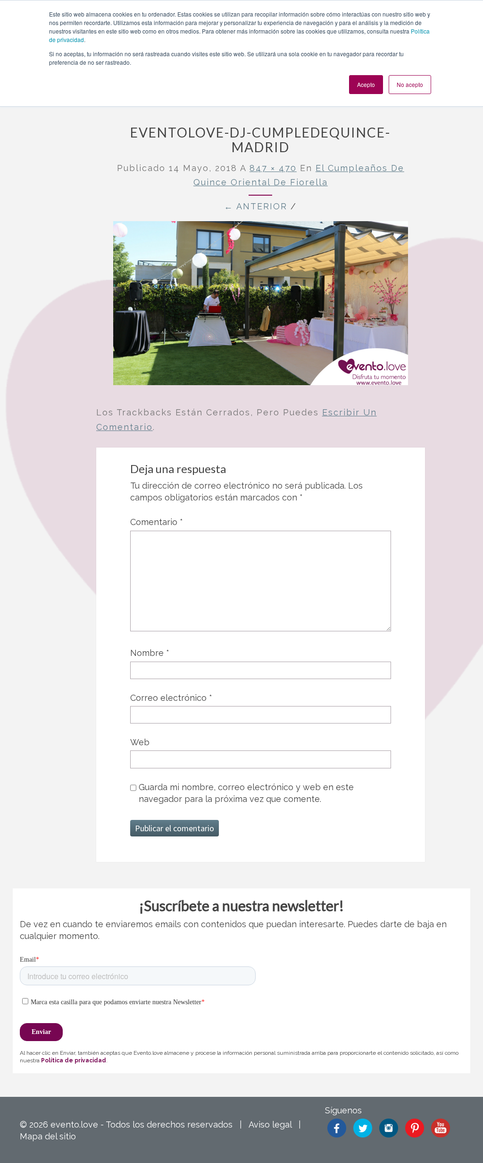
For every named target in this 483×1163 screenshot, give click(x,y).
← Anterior (255, 206)
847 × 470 (273, 168)
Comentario (156, 522)
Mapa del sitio (48, 1136)
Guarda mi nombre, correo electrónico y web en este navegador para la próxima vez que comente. (246, 793)
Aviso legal (270, 1124)
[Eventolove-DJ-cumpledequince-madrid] (260, 306)
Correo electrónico (171, 698)
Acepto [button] (366, 84)
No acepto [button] (410, 84)
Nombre (149, 653)
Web (140, 742)
